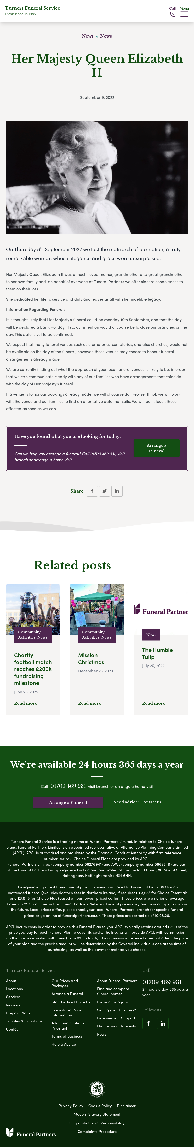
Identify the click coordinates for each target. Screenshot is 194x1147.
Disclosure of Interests (116, 1026)
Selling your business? (116, 1010)
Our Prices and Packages (65, 983)
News (101, 1034)
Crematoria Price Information (66, 1012)
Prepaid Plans (18, 1013)
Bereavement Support (116, 1018)
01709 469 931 (102, 453)
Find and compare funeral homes (113, 991)
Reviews (13, 1005)
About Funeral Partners (117, 980)
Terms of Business (67, 1036)
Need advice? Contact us (137, 802)
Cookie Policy (100, 1105)
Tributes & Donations (24, 1021)
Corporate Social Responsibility (97, 1123)
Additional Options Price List (68, 1025)
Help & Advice (64, 1044)
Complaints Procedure (97, 1131)
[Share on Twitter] (104, 491)
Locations (14, 988)
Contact (13, 1029)
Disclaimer (126, 1105)
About (11, 980)
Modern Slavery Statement (97, 1114)
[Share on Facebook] (92, 491)
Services (13, 996)
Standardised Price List (72, 1002)
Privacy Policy (71, 1105)
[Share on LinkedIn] (117, 491)
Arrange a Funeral (156, 448)
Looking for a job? (112, 1002)
